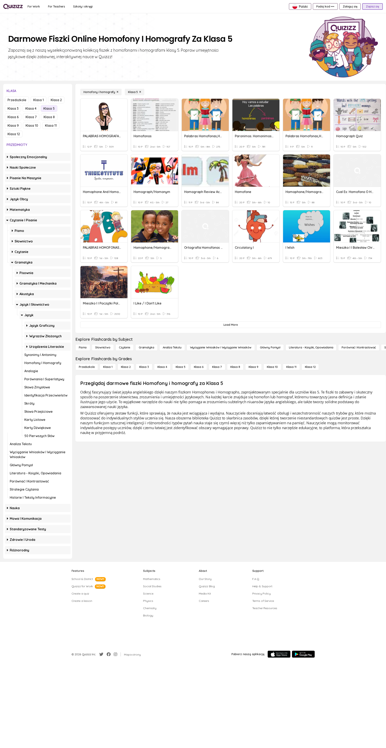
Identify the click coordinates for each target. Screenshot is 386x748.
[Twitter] (101, 654)
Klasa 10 (32, 125)
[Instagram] (115, 654)
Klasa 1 (38, 100)
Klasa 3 (12, 108)
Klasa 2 (56, 100)
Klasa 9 (13, 125)
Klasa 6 (13, 117)
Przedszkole (16, 100)
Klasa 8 (49, 117)
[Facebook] (109, 654)
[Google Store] (303, 654)
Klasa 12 (13, 134)
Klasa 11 (51, 125)
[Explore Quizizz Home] (13, 6)
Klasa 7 (31, 117)
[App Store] (279, 654)
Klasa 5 (49, 108)
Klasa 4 (30, 108)
